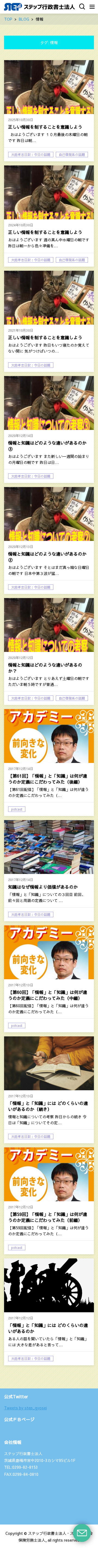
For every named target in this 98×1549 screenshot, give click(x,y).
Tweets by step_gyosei (25, 1408)
